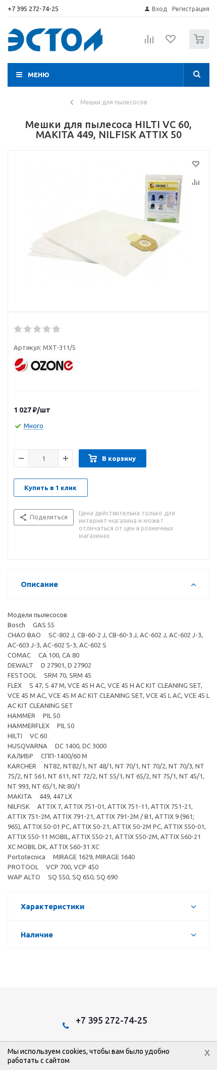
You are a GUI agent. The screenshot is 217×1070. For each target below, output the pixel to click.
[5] (57, 329)
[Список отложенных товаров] (171, 42)
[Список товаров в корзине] (200, 46)
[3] (37, 329)
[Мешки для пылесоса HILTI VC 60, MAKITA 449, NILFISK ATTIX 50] (108, 228)
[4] (47, 329)
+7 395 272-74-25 (33, 8)
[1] (18, 329)
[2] (28, 329)
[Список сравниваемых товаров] (149, 43)
